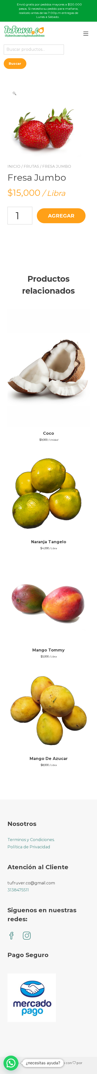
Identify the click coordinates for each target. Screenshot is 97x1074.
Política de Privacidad (28, 847)
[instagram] (27, 936)
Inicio (13, 166)
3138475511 (18, 890)
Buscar (15, 63)
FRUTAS (31, 166)
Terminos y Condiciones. (31, 839)
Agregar (61, 216)
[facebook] (11, 936)
